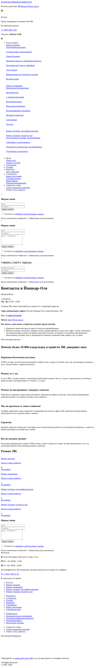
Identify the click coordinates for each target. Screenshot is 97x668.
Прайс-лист (11, 160)
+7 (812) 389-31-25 (11, 574)
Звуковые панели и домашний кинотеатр (23, 61)
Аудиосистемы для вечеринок (19, 52)
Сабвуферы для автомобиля (18, 142)
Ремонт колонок (13, 45)
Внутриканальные (14, 102)
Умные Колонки (13, 56)
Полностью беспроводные (17, 88)
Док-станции (11, 70)
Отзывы (9, 167)
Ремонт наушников (14, 86)
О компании (11, 605)
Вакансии (10, 603)
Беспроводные (12, 93)
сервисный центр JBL (24, 658)
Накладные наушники (15, 106)
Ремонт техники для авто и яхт (19, 136)
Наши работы (12, 181)
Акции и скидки (13, 163)
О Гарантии (11, 165)
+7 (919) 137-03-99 (13, 316)
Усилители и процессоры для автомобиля (24, 147)
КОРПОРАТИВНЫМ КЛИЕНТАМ (16, 2)
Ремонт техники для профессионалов (22, 131)
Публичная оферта (14, 620)
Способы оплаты (13, 178)
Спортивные (11, 120)
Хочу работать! (12, 172)
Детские (9, 124)
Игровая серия (12, 79)
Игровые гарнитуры (15, 115)
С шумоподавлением (15, 97)
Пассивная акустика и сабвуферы (20, 65)
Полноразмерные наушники (18, 111)
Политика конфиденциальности (20, 618)
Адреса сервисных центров (18, 188)
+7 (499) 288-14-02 (9, 30)
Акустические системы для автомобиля (23, 138)
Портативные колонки (16, 47)
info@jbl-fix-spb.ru (15, 320)
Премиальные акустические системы (22, 74)
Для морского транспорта (17, 151)
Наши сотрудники (14, 176)
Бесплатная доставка (15, 623)
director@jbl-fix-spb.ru (29, 6)
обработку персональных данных (29, 214)
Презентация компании (16, 183)
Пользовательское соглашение (19, 616)
